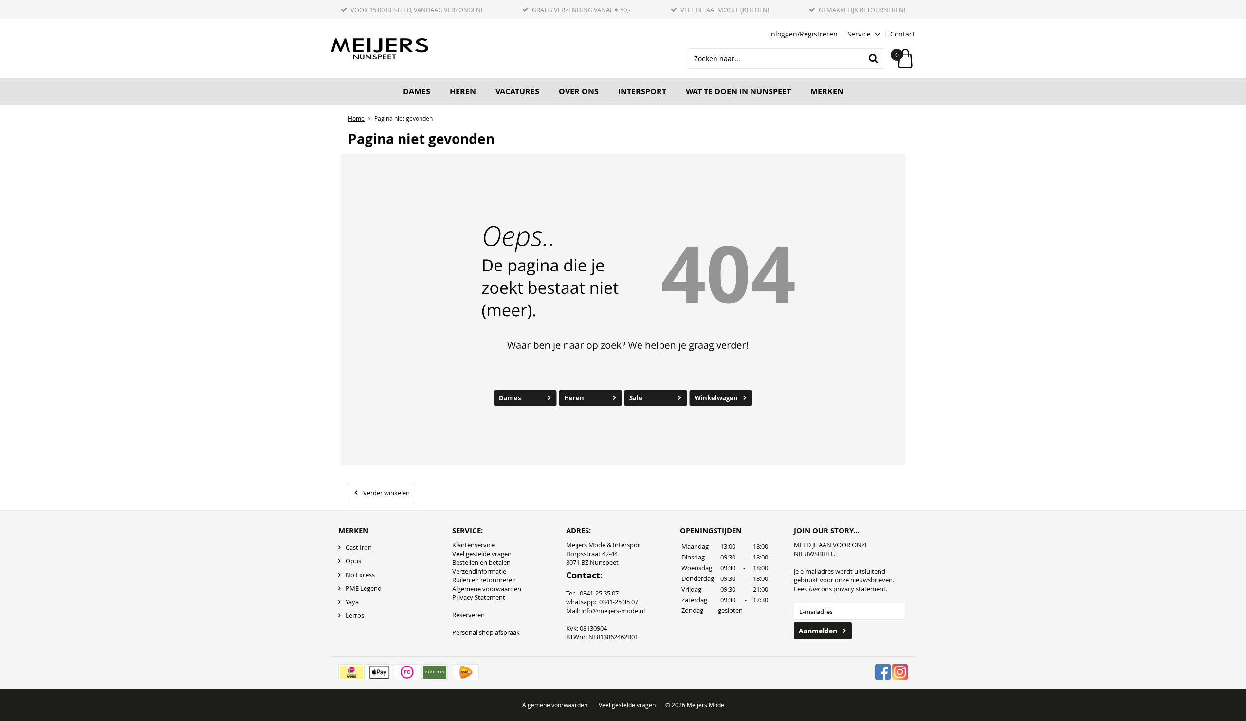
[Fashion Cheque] (407, 672)
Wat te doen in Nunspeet (738, 91)
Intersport (642, 91)
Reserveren (468, 615)
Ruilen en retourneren (484, 580)
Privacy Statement (478, 597)
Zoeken (873, 58)
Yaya (352, 601)
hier (814, 588)
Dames (416, 91)
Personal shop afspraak (486, 632)
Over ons (579, 91)
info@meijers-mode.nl (613, 610)
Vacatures (517, 91)
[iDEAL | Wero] (351, 672)
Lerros (355, 615)
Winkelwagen (716, 398)
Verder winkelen (386, 492)
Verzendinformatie (479, 571)
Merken (826, 91)
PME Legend (364, 588)
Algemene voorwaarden (486, 588)
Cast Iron (359, 547)
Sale (635, 398)
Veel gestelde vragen (482, 553)
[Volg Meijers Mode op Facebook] (883, 672)
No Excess (360, 574)
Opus (353, 561)
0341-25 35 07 (618, 601)
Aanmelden (818, 630)
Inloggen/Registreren (803, 33)
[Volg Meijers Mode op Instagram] (900, 672)
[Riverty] (434, 672)
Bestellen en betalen (481, 562)
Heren (463, 91)
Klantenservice (473, 545)
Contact (902, 33)
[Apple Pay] (379, 672)
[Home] (379, 49)
